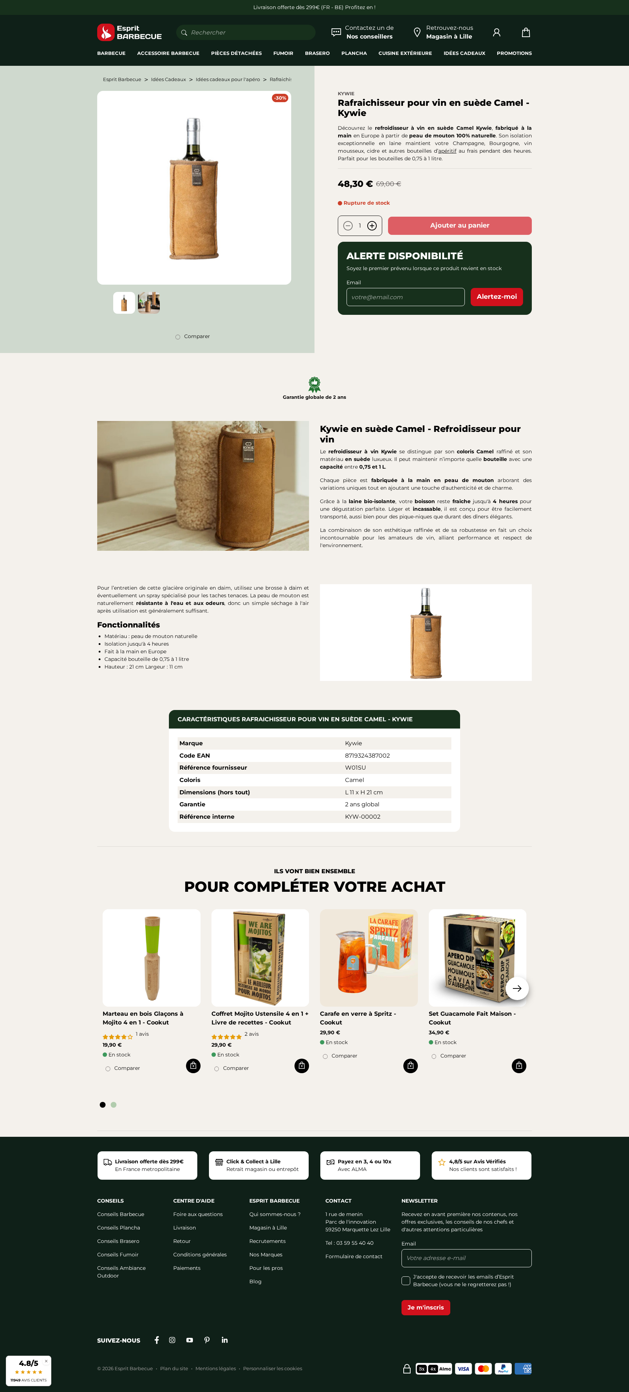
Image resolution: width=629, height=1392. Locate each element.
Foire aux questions (198, 1214)
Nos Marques (265, 1254)
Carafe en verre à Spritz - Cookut (358, 1018)
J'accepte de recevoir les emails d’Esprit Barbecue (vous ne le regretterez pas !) (463, 1280)
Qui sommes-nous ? (275, 1214)
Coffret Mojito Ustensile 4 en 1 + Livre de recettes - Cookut (260, 1018)
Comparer (197, 336)
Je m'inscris (426, 1307)
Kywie (346, 93)
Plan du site (174, 1368)
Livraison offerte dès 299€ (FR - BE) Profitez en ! (314, 7)
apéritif (447, 151)
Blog (255, 1281)
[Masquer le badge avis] (46, 1361)
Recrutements (267, 1241)
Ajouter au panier (460, 225)
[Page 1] (103, 1105)
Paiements (187, 1268)
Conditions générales (200, 1254)
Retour (182, 1241)
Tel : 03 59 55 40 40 (349, 1243)
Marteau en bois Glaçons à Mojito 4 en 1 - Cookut (143, 1018)
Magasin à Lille (268, 1227)
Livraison (184, 1227)
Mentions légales (215, 1368)
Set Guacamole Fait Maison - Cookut (472, 1018)
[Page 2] (113, 1105)
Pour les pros (266, 1268)
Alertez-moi (497, 297)
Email (354, 282)
